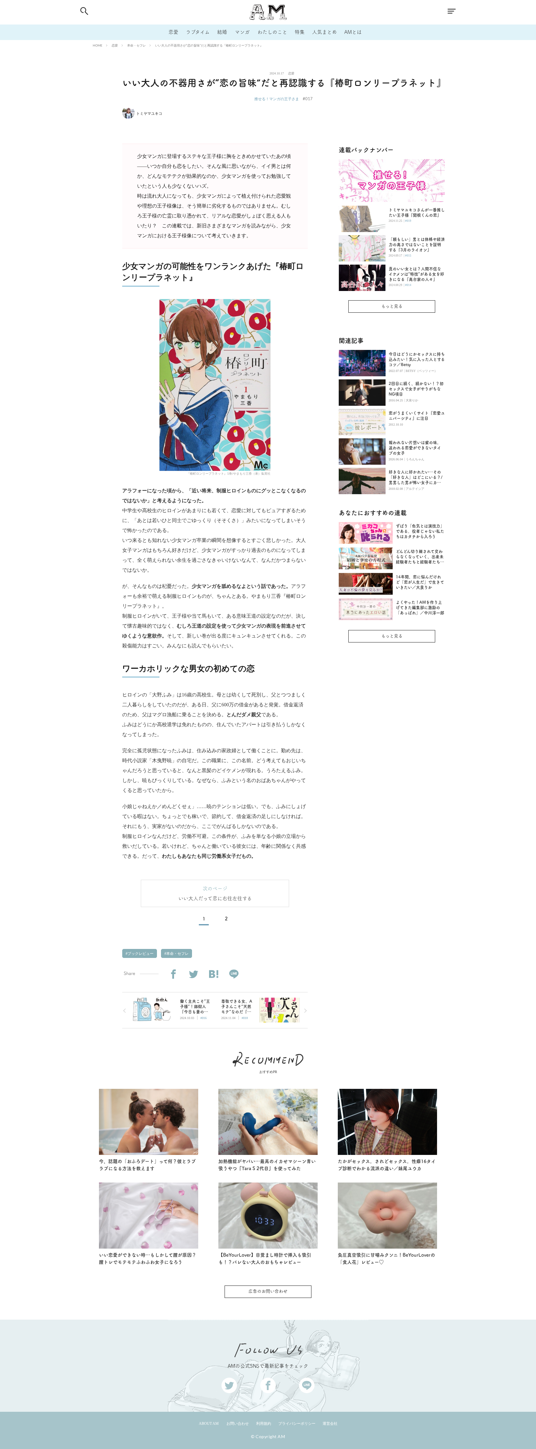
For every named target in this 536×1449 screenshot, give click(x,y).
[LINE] (234, 974)
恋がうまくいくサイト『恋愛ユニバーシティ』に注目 (417, 415)
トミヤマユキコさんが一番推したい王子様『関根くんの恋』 (417, 212)
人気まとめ (324, 31)
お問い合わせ (237, 1423)
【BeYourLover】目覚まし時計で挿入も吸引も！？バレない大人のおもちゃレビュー (264, 1258)
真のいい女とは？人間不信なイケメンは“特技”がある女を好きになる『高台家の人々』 (416, 274)
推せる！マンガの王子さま (276, 98)
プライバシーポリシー (296, 1423)
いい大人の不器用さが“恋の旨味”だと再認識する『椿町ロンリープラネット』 (209, 45)
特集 (300, 31)
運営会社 (330, 1423)
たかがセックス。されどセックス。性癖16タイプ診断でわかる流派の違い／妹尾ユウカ (387, 1165)
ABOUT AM (209, 1423)
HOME (97, 45)
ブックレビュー (140, 953)
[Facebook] (173, 974)
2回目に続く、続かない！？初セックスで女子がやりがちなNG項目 (416, 389)
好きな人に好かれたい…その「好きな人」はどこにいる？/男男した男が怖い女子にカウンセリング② (416, 477)
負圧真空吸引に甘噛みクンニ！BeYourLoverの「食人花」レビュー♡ (386, 1258)
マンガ (242, 31)
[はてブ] (214, 974)
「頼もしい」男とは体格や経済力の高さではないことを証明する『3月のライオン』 (417, 244)
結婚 (222, 31)
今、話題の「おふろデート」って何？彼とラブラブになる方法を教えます (147, 1165)
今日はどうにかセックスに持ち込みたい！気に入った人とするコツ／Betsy (417, 359)
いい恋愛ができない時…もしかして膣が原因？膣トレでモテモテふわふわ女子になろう (147, 1258)
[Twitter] (193, 974)
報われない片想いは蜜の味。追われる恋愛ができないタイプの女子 (415, 448)
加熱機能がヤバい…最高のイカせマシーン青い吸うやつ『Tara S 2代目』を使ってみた (267, 1165)
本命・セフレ (136, 45)
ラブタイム (198, 31)
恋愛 (173, 31)
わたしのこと (272, 31)
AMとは (353, 31)
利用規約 (263, 1423)
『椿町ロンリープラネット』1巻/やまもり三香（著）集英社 (228, 473)
